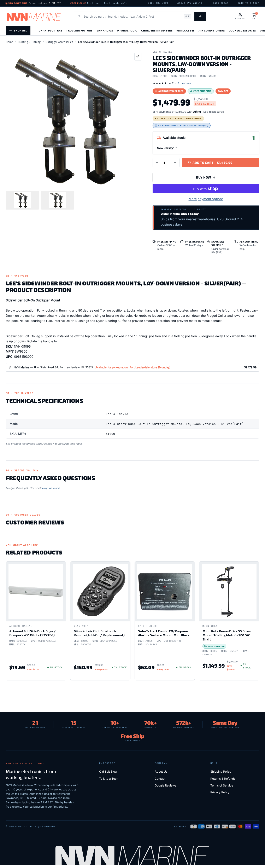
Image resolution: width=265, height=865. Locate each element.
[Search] (200, 16)
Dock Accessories (242, 30)
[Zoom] (137, 56)
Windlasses (185, 30)
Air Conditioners (212, 30)
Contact (160, 778)
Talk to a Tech (108, 778)
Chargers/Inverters (157, 30)
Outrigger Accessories (59, 41)
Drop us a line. (51, 488)
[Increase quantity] (175, 162)
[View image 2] (57, 200)
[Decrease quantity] (157, 162)
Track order (219, 3)
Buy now (203, 177)
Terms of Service (221, 785)
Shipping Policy (220, 771)
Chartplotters (50, 30)
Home (9, 41)
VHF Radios (104, 30)
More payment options (206, 199)
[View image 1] (22, 200)
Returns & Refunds (222, 778)
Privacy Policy (219, 792)
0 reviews (184, 83)
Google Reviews (165, 785)
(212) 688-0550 (157, 3)
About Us (161, 771)
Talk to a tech (248, 3)
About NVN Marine (189, 3)
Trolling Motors (79, 30)
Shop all (20, 30)
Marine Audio (127, 30)
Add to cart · (212, 162)
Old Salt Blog (108, 771)
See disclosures (213, 111)
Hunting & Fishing (29, 41)
